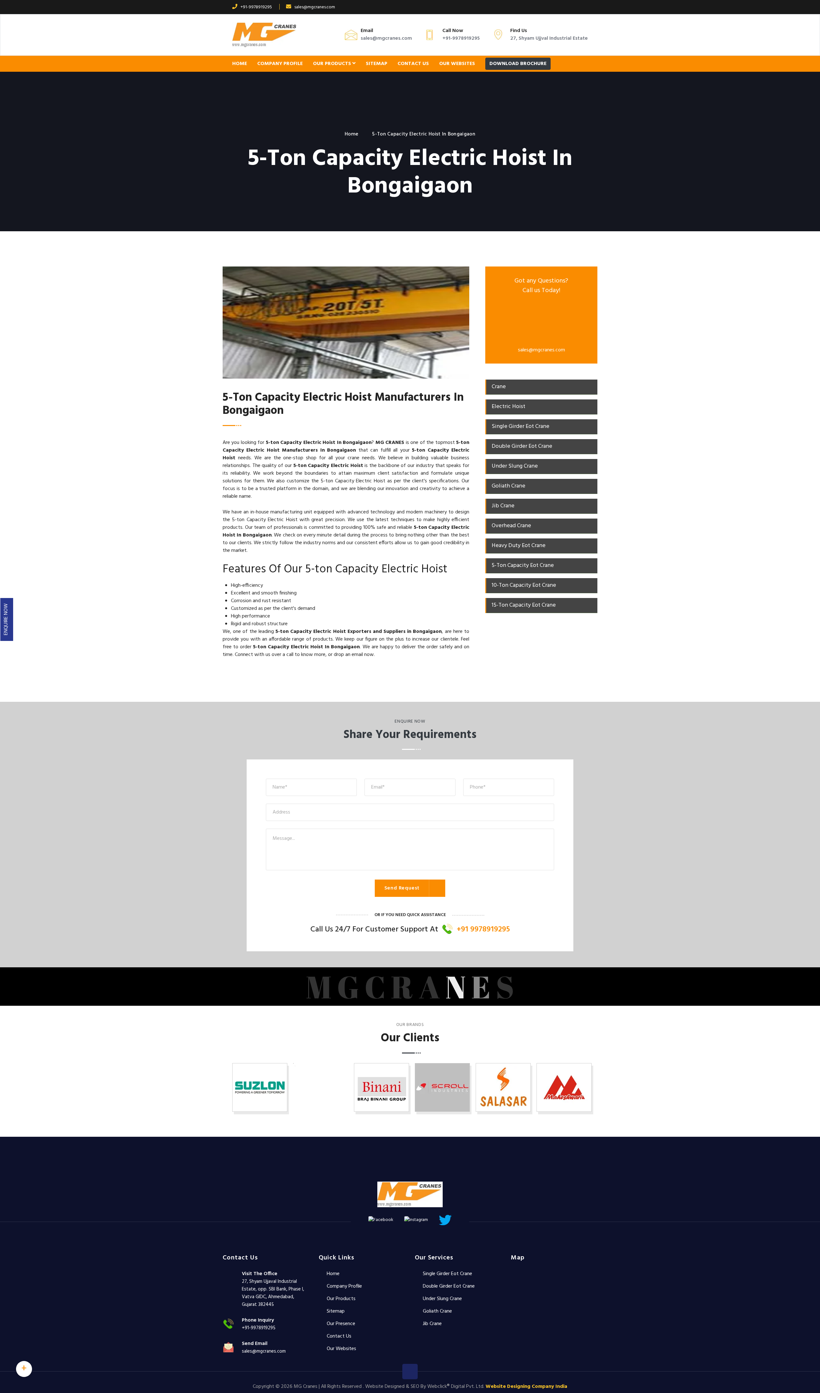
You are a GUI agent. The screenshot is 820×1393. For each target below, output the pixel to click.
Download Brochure (517, 64)
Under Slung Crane (442, 1299)
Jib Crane (432, 1324)
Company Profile (280, 64)
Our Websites (457, 64)
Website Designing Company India (526, 1386)
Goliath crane (437, 1311)
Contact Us (413, 64)
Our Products (332, 64)
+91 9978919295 (483, 929)
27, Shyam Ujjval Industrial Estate (549, 38)
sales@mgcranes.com (314, 7)
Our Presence (341, 1324)
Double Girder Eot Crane (449, 1286)
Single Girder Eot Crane (447, 1274)
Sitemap (376, 64)
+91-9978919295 (256, 7)
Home (239, 64)
